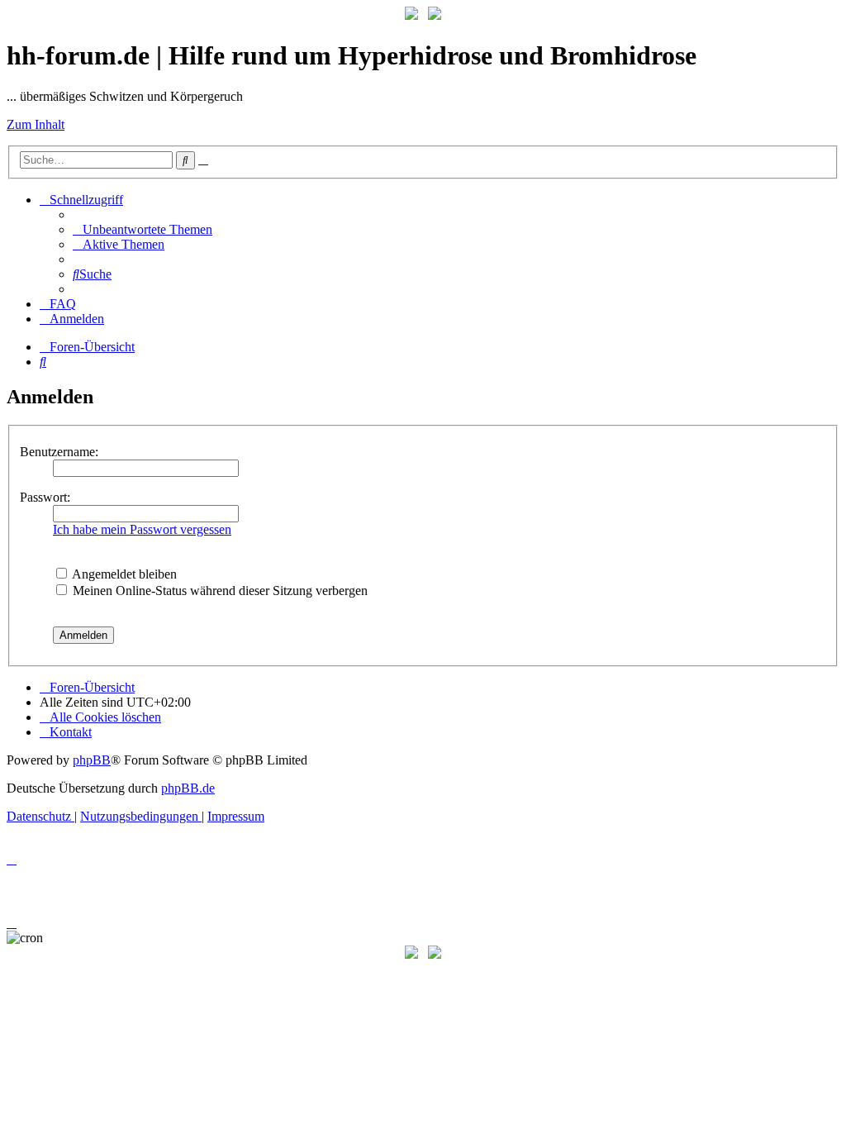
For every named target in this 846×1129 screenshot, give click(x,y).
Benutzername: (59, 452)
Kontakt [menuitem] (71, 732)
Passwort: (45, 497)
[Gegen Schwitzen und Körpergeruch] (434, 15)
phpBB (92, 760)
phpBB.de (188, 788)
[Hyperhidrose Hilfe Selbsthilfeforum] (411, 15)
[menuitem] (142, 229)
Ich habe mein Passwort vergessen (142, 529)
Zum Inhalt (35, 124)
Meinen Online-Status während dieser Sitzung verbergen (218, 591)
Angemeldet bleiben (123, 574)
